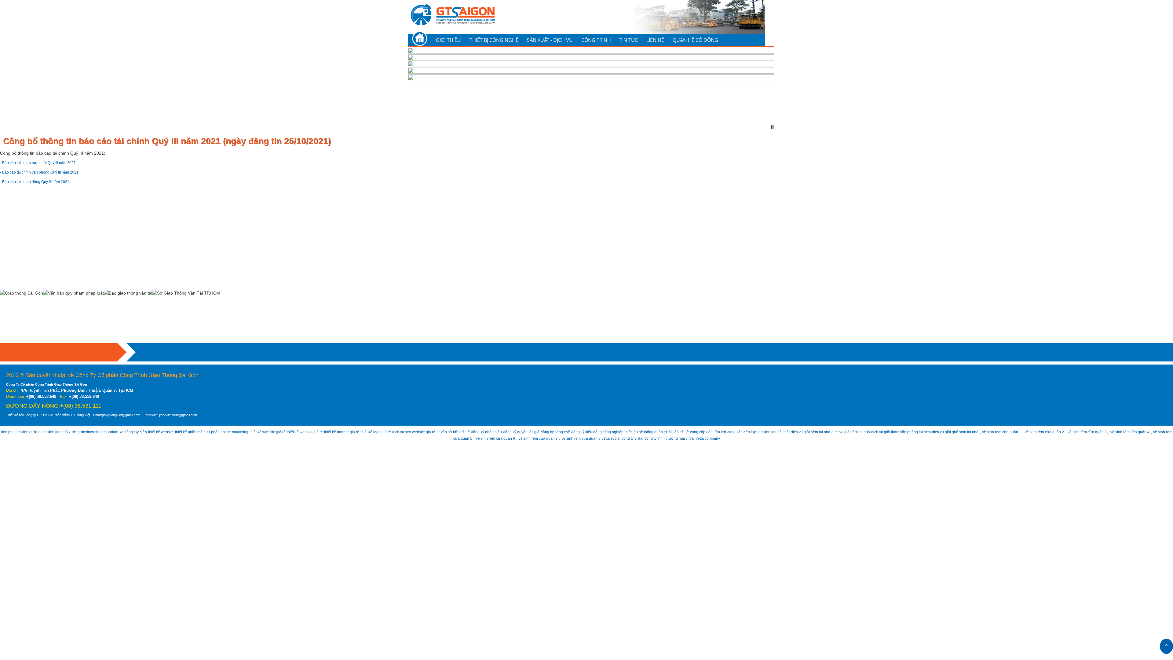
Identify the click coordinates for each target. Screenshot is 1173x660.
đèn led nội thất (902, 431)
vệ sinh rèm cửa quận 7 (624, 438)
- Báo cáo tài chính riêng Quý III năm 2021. (41, 181)
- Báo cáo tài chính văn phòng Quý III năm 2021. (47, 172)
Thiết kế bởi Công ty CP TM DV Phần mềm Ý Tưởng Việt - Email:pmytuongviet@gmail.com (88, 415)
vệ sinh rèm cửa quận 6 (575, 438)
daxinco (99, 431)
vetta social (709, 438)
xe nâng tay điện (153, 431)
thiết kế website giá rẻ (309, 431)
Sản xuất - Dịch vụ (550, 40)
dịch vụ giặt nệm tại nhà (942, 431)
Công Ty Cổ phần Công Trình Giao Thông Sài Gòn (53, 384)
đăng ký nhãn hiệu (564, 431)
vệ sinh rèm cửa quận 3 (426, 438)
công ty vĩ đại (734, 438)
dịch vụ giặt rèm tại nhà (988, 431)
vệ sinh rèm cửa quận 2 (377, 438)
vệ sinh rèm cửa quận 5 (525, 438)
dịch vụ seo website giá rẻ (479, 431)
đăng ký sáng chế (644, 431)
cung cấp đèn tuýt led (865, 431)
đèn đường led (39, 431)
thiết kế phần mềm (219, 431)
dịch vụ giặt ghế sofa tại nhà (1110, 431)
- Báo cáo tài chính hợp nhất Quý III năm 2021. (45, 162)
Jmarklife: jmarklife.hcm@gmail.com (206, 415)
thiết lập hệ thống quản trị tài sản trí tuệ (762, 431)
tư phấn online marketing (262, 431)
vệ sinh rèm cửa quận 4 (476, 438)
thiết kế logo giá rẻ (435, 431)
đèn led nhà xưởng (72, 431)
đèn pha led (12, 431)
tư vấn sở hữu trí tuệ (525, 431)
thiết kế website (185, 431)
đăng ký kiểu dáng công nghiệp (692, 431)
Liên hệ (655, 40)
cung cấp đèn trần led (822, 431)
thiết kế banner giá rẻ (395, 431)
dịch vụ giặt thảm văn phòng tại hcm (1047, 431)
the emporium (121, 431)
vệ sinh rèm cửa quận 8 (674, 438)
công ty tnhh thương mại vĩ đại (777, 438)
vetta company (822, 438)
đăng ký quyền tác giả (604, 431)
